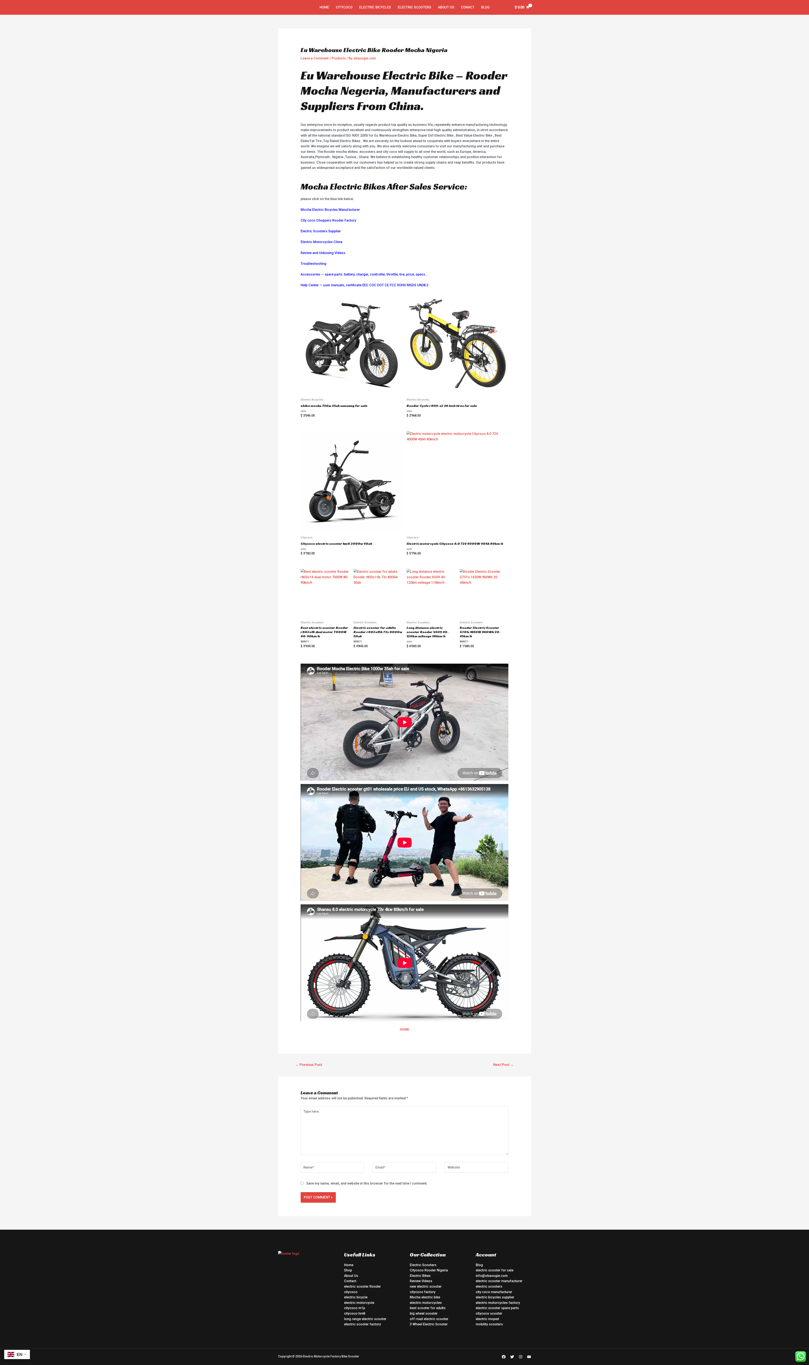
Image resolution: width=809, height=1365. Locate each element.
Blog (485, 7)
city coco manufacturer (494, 1292)
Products (339, 58)
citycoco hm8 (354, 1313)
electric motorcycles (426, 1303)
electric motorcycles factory (498, 1303)
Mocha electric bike (425, 1297)
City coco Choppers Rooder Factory (328, 220)
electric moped (487, 1319)
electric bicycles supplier (495, 1297)
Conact (467, 7)
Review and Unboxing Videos (323, 253)
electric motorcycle (359, 1303)
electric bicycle (355, 1297)
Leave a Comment (315, 58)
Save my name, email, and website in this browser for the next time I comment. (366, 1183)
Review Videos (421, 1281)
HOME (404, 1029)
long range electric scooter (365, 1319)
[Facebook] (504, 1357)
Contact (350, 1281)
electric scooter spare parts (497, 1308)
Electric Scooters (414, 7)
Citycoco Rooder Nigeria (429, 1270)
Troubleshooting (313, 264)
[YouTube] (529, 1357)
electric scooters (489, 1286)
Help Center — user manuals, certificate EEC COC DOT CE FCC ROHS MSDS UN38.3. (365, 285)
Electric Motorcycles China (321, 242)
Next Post (503, 1064)
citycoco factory (422, 1292)
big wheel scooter (424, 1313)
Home (324, 7)
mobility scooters (489, 1324)
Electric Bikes (420, 1276)
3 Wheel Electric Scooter (429, 1324)
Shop (348, 1270)
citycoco (351, 1292)
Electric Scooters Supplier (321, 231)
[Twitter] (512, 1357)
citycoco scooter (489, 1313)
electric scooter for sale (494, 1270)
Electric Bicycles (375, 7)
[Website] (476, 1168)
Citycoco (344, 7)
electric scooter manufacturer (499, 1281)
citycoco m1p (354, 1308)
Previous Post (308, 1064)
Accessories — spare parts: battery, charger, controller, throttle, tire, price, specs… (364, 274)
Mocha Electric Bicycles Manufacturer (330, 210)
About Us (446, 7)
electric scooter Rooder (362, 1286)
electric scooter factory (362, 1324)
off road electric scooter (429, 1319)
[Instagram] (520, 1357)
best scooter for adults (428, 1308)
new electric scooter (426, 1286)
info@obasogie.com (492, 1276)
